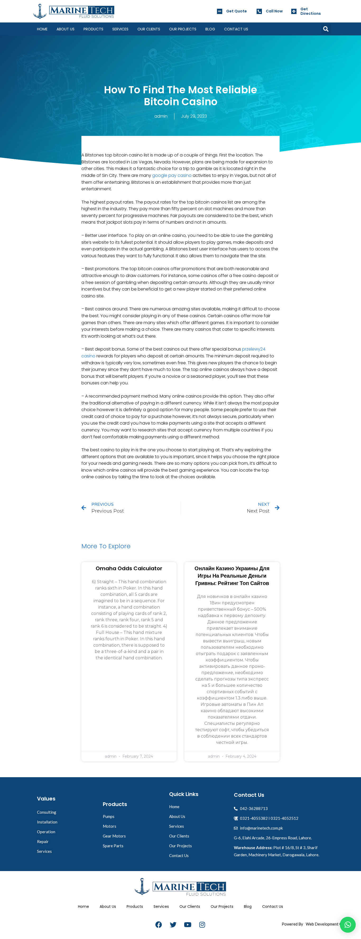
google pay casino (172, 175)
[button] (326, 29)
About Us (66, 29)
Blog (210, 29)
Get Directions (310, 11)
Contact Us (236, 29)
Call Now (274, 11)
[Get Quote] (219, 11)
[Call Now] (259, 11)
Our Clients (148, 29)
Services (120, 29)
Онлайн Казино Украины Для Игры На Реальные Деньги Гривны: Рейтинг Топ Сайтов (232, 576)
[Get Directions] (294, 11)
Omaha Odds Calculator (129, 568)
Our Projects (182, 29)
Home (42, 29)
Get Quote (236, 11)
